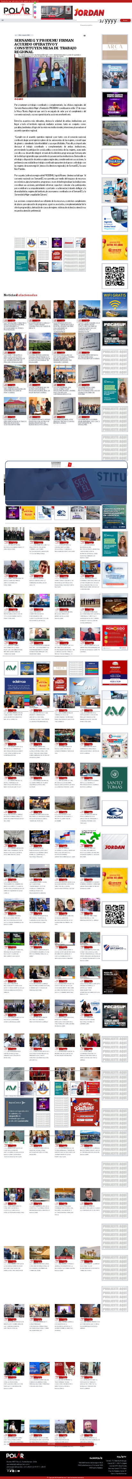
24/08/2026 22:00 (90, 879)
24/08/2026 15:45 (64, 981)
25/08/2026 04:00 (39, 845)
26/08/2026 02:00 (15, 576)
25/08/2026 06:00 (90, 812)
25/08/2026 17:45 (40, 643)
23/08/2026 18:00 (64, 1203)
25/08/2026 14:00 (64, 744)
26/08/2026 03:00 (91, 542)
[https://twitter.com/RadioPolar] (35, 10)
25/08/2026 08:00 (39, 812)
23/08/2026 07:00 (13, 1435)
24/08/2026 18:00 (90, 913)
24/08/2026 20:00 (39, 913)
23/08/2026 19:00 (13, 1203)
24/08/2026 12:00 (90, 1015)
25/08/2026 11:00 (39, 778)
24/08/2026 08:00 (90, 1049)
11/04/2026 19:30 (87, 417)
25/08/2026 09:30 (90, 778)
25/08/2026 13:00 (90, 744)
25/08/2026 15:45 (90, 710)
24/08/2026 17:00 (39, 947)
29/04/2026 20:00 (37, 417)
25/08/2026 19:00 (91, 609)
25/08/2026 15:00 (39, 744)
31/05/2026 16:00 (87, 352)
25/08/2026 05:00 (13, 845)
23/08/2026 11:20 (90, 1319)
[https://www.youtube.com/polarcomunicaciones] (35, 16)
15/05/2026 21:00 (37, 385)
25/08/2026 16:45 (13, 710)
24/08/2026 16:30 (90, 947)
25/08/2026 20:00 (65, 609)
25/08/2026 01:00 (13, 879)
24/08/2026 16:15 (13, 981)
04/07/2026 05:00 (37, 352)
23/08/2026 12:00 (64, 1319)
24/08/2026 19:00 (64, 913)
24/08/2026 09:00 (64, 1049)
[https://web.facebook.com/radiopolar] (35, 7)
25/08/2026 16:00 (64, 710)
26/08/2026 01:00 (40, 576)
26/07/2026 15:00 (62, 320)
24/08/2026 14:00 (39, 1015)
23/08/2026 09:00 (64, 1377)
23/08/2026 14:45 (90, 1261)
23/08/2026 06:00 (39, 1435)
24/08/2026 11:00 (13, 1049)
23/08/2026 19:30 (90, 1145)
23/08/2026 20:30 (39, 1145)
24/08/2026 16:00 (39, 981)
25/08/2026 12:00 (13, 778)
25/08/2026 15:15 (13, 744)
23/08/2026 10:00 (39, 1377)
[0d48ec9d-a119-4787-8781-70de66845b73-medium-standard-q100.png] (17, 15)
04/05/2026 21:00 (13, 417)
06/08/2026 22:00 (13, 320)
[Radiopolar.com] (2, 20)
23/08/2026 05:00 (64, 1435)
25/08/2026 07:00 (64, 812)
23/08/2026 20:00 (64, 1145)
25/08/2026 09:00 (13, 812)
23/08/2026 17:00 (13, 1261)
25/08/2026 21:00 (40, 609)
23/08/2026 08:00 (90, 1377)
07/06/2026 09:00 (62, 352)
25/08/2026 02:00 (90, 845)
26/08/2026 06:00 (15, 542)
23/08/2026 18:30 (39, 1203)
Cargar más (51, 1444)
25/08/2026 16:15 (39, 710)
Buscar (125, 20)
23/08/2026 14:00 (13, 1319)
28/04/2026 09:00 (62, 417)
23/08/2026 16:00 (39, 1261)
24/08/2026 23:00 (64, 879)
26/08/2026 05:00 (40, 542)
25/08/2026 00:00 (39, 879)
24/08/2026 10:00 (39, 1049)
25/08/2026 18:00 (15, 643)
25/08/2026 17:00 (91, 643)
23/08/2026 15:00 (64, 1261)
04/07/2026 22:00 (13, 352)
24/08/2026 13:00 (64, 1015)
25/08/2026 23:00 (91, 576)
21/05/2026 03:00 (13, 385)
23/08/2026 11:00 (13, 1377)
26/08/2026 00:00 (65, 576)
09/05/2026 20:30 (62, 385)
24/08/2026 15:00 (13, 1015)
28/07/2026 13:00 (37, 320)
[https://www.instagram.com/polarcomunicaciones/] (35, 14)
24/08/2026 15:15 (90, 981)
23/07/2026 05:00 (87, 320)
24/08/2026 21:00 (13, 913)
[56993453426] (35, 4)
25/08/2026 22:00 (15, 609)
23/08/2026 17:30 (90, 1203)
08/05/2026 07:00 (87, 385)
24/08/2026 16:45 (64, 947)
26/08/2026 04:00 (65, 542)
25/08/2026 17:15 (65, 643)
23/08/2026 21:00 (13, 1145)
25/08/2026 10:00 (64, 778)
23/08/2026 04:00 (90, 1435)
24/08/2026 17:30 (13, 947)
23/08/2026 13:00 (39, 1319)
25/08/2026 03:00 (64, 845)
